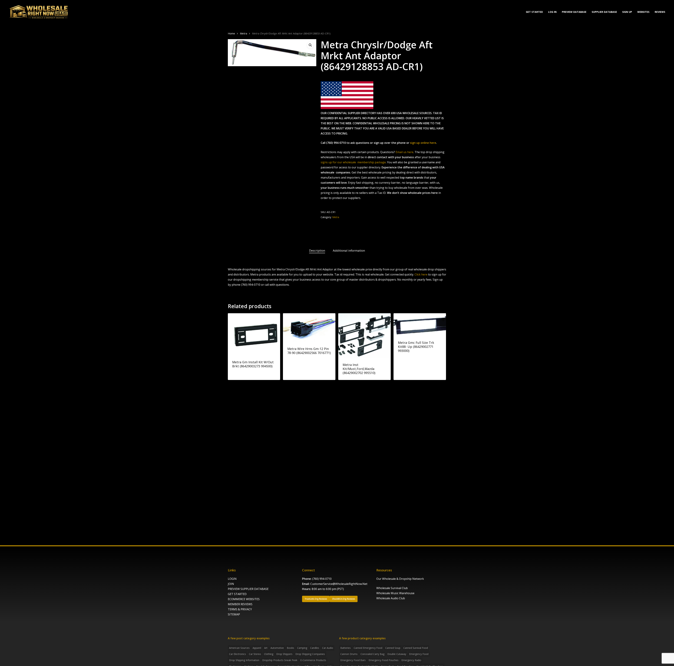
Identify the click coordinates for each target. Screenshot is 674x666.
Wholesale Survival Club (392, 588)
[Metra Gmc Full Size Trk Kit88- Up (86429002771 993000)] (420, 324)
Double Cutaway (396, 654)
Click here (421, 274)
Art (265, 647)
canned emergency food (368, 647)
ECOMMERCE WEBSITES (244, 599)
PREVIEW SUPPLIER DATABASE (248, 589)
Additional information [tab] (349, 250)
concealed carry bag (372, 654)
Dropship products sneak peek (279, 660)
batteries (345, 647)
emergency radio (411, 660)
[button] (310, 45)
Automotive (277, 647)
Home (231, 33)
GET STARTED (237, 594)
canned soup (392, 647)
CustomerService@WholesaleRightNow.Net (338, 584)
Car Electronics (237, 654)
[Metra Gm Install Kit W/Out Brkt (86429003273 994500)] (254, 334)
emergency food (418, 654)
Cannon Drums (349, 654)
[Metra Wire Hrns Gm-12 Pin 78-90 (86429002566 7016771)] (309, 327)
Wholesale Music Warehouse (395, 593)
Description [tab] (317, 250)
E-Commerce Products (313, 660)
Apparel (257, 647)
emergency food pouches (383, 660)
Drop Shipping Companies (310, 654)
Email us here (404, 152)
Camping (302, 647)
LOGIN (232, 579)
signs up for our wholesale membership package (353, 162)
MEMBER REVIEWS (240, 604)
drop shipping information (244, 660)
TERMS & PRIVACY (240, 609)
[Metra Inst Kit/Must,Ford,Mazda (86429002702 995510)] (364, 335)
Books (290, 647)
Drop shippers (284, 654)
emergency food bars (353, 660)
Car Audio (327, 647)
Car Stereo (255, 654)
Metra (243, 33)
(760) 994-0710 (322, 579)
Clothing (268, 654)
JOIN (231, 584)
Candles (314, 647)
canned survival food (415, 647)
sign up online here (423, 143)
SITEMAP (234, 614)
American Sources (239, 647)
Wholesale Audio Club (390, 598)
